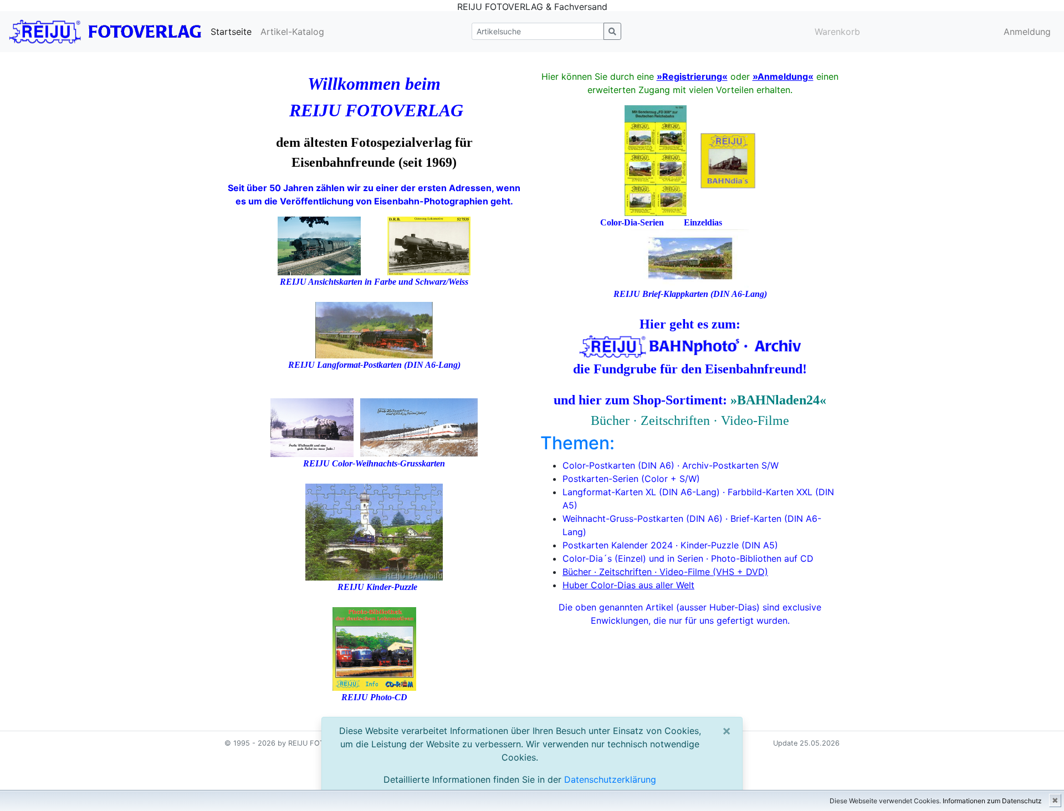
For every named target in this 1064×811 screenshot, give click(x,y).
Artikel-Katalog (292, 31)
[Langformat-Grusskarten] (419, 426)
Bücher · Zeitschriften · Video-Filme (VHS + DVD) (665, 571)
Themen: (577, 443)
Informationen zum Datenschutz (992, 801)
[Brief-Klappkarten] (690, 257)
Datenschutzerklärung (610, 779)
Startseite (231, 31)
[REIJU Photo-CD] (374, 647)
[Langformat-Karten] (374, 328)
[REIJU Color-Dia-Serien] (656, 159)
